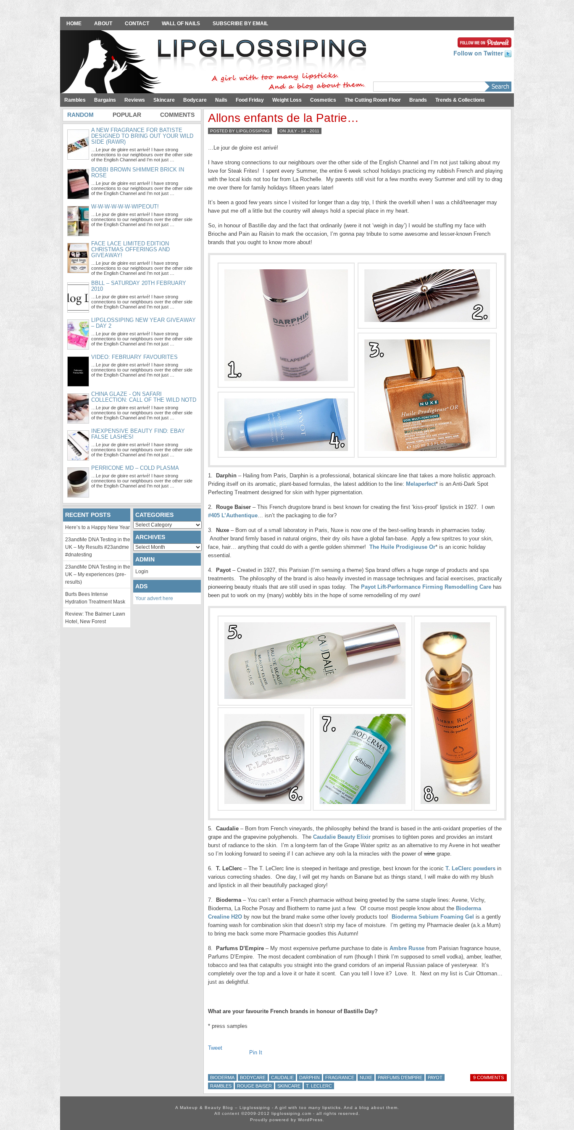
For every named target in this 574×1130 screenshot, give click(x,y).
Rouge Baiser (254, 1085)
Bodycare (195, 100)
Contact (137, 23)
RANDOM (80, 114)
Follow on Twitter (479, 53)
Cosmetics (323, 100)
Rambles (75, 100)
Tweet (215, 1048)
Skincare (164, 100)
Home (74, 23)
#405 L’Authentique (233, 515)
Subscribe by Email (240, 23)
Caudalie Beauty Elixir (342, 837)
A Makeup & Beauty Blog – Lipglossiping (215, 62)
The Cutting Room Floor (373, 100)
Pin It (255, 1052)
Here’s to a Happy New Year (97, 527)
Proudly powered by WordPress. (287, 1119)
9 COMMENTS (488, 1077)
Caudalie (282, 1077)
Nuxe (366, 1077)
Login (141, 571)
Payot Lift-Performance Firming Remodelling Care (426, 587)
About (103, 23)
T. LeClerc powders (470, 868)
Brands (418, 100)
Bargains (105, 100)
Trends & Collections (460, 100)
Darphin (309, 1077)
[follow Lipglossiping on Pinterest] (484, 42)
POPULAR (127, 114)
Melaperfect (421, 484)
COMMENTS (177, 114)
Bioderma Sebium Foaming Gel (433, 917)
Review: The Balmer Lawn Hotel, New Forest (95, 617)
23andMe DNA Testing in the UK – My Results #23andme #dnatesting (97, 547)
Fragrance (339, 1077)
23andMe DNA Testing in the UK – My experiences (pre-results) (97, 574)
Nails (221, 100)
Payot (435, 1077)
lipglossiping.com (291, 1113)
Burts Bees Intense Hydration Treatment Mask (95, 598)
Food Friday (250, 100)
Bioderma (222, 1077)
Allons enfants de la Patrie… (283, 117)
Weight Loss (287, 100)
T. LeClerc (319, 1085)
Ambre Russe (407, 948)
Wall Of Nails (181, 23)
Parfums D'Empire (400, 1077)
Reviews (134, 100)
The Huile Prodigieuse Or (402, 547)
